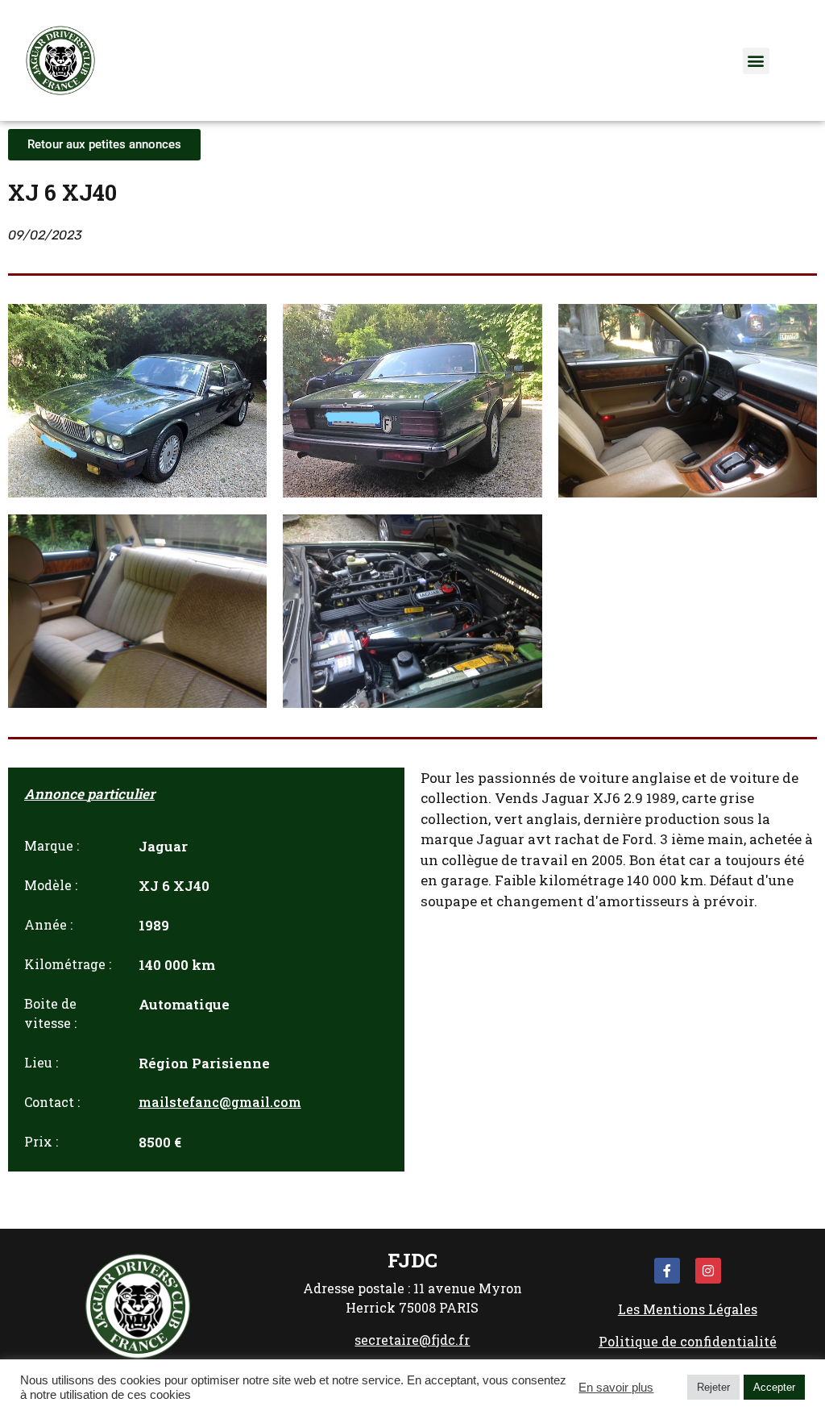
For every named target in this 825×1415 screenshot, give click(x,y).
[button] (756, 61)
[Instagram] (708, 1271)
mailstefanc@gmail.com (220, 1101)
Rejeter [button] (713, 1387)
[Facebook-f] (667, 1271)
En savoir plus (615, 1387)
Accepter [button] (774, 1387)
